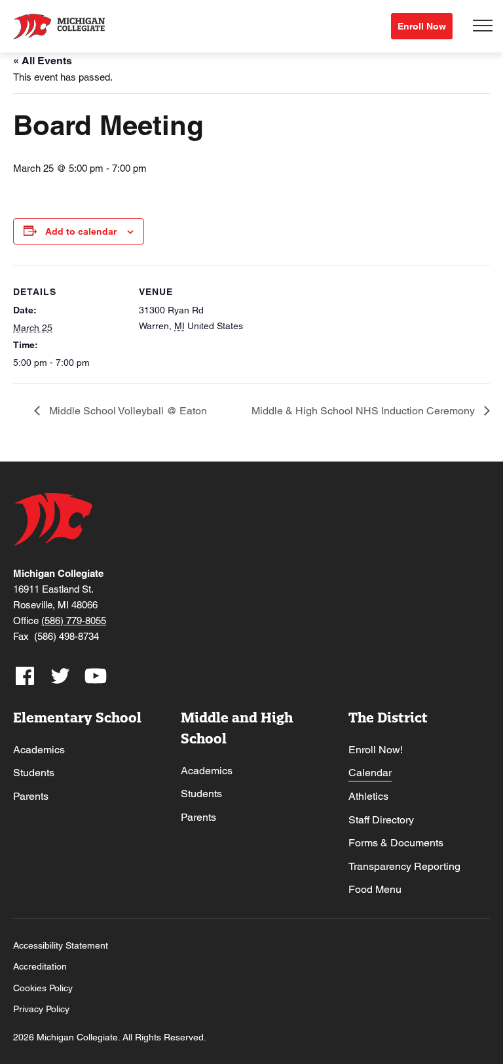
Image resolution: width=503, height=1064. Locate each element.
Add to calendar (81, 231)
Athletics (368, 796)
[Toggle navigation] (482, 26)
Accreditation (40, 966)
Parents (30, 796)
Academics (39, 749)
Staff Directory (381, 820)
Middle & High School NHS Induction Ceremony (364, 410)
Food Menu (374, 889)
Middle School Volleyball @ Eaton (127, 410)
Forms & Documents (395, 843)
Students (33, 772)
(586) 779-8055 (73, 620)
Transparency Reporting (404, 866)
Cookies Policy (43, 988)
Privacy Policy (41, 1009)
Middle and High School (237, 728)
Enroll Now (422, 26)
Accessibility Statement (60, 945)
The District (388, 717)
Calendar (370, 772)
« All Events (42, 60)
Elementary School (77, 717)
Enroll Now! (375, 749)
